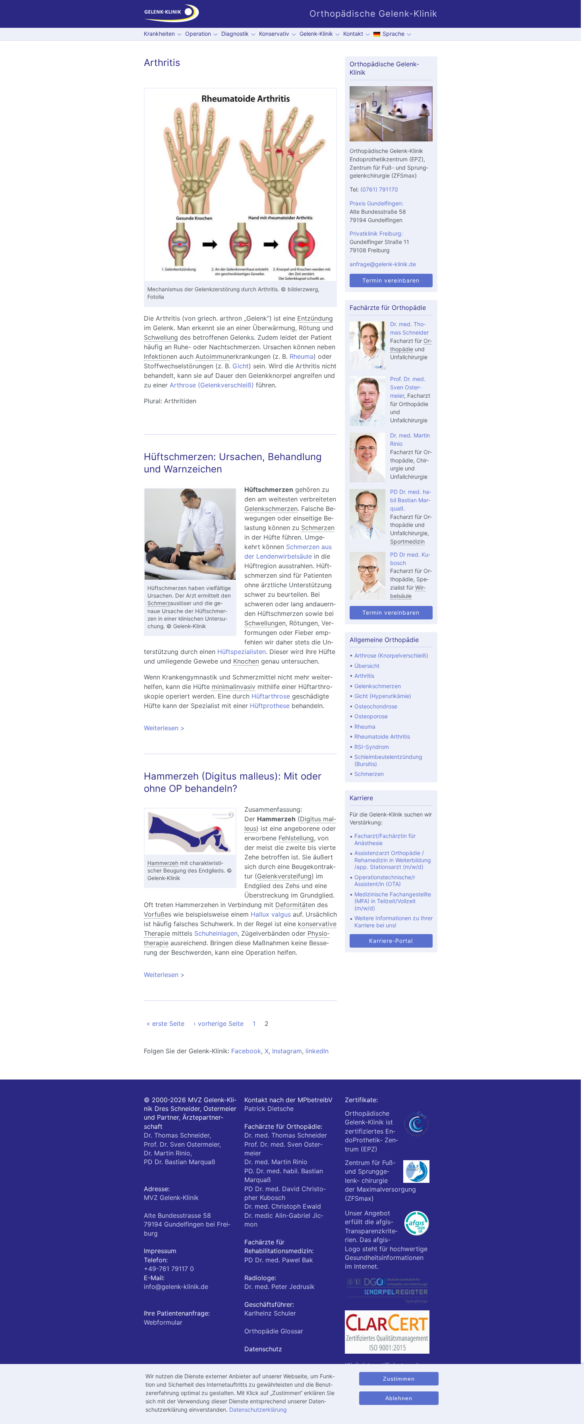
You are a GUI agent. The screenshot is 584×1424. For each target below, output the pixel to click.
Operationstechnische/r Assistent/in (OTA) (384, 881)
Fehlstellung (296, 838)
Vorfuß (154, 914)
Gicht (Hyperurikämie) (382, 696)
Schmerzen (318, 528)
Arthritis (364, 675)
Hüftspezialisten (241, 652)
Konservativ (274, 33)
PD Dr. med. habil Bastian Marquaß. (410, 500)
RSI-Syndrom (371, 746)
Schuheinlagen (216, 933)
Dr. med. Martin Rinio (275, 1162)
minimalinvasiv (233, 687)
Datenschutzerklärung (258, 1409)
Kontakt (353, 33)
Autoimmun (212, 356)
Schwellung (161, 337)
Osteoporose (371, 716)
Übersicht (366, 665)
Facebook (246, 1051)
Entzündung (315, 318)
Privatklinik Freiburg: (376, 233)
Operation (198, 33)
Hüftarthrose (270, 696)
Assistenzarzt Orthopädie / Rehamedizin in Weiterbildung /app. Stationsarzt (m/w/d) (392, 859)
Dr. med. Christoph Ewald (282, 1206)
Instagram (287, 1051)
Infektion (157, 356)
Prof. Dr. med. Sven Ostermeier (407, 387)
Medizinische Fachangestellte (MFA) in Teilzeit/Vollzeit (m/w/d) (392, 901)
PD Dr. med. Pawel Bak (278, 1260)
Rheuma (301, 356)
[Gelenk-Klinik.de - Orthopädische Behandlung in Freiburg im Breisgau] (171, 14)
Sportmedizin (407, 541)
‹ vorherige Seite (218, 1023)
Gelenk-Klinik (316, 33)
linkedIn (317, 1051)
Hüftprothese (270, 706)
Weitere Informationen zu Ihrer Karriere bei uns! (393, 922)
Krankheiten (159, 33)
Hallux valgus (271, 914)
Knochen (246, 661)
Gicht (240, 366)
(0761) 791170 (379, 189)
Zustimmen (399, 1379)
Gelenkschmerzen (271, 509)
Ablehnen (398, 1398)
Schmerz (158, 603)
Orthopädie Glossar (273, 1331)
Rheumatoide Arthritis (382, 736)
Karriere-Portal (391, 940)
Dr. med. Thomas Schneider (285, 1135)
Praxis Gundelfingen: (376, 203)
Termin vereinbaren (391, 280)
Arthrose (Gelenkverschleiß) (212, 385)
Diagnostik (235, 33)
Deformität (291, 905)
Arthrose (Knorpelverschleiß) (391, 655)
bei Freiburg (187, 1224)
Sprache (393, 33)
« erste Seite (165, 1023)
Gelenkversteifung (284, 876)
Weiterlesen (233, 728)
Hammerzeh (162, 863)
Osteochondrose (375, 706)
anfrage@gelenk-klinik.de (383, 264)
